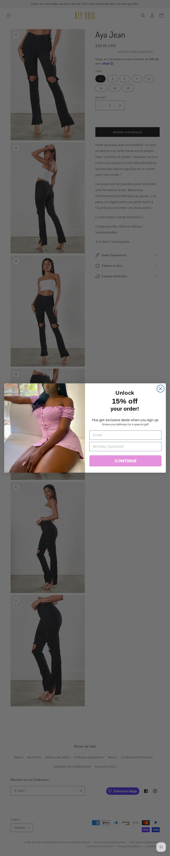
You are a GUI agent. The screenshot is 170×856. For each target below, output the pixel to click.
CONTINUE (125, 461)
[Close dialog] (160, 388)
